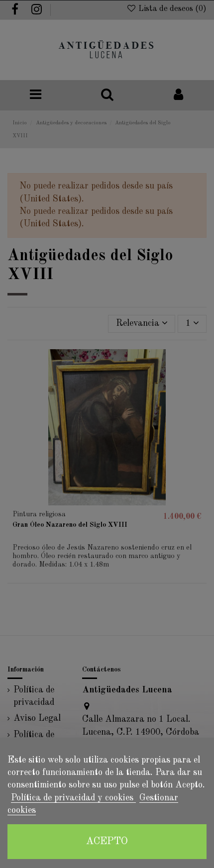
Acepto (107, 841)
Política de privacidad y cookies (73, 797)
